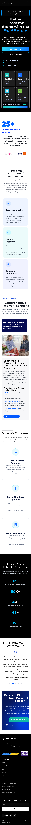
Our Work (4, 766)
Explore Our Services (11, 416)
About (3, 763)
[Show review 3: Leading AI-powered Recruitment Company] (12, 683)
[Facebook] (6, 815)
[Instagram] (3, 815)
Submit (15, 808)
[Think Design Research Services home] (7, 3)
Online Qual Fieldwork (8, 786)
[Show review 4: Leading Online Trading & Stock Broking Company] (15, 683)
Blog (3, 769)
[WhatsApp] (10, 815)
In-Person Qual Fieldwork (9, 783)
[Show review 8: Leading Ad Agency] (21, 683)
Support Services (7, 796)
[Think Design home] (9, 739)
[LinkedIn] (14, 815)
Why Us (4, 772)
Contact (4, 775)
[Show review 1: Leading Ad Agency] (9, 683)
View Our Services (15, 54)
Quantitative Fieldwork (8, 793)
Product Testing (6, 789)
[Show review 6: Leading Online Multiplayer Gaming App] (18, 683)
